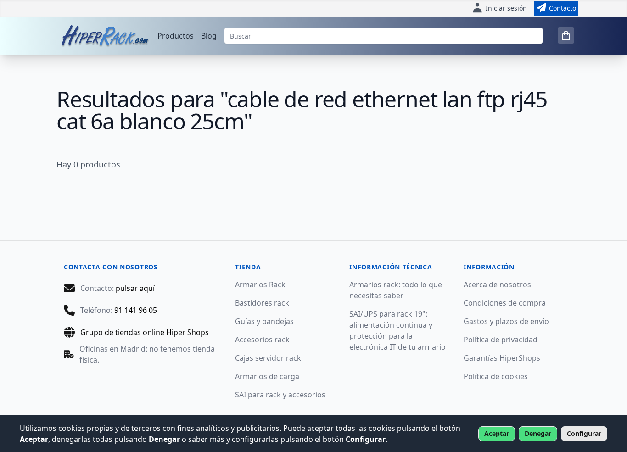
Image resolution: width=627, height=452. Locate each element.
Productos (175, 36)
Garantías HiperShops (502, 358)
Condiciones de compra (505, 303)
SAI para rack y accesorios (280, 395)
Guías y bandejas (264, 321)
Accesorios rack (262, 340)
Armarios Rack (260, 284)
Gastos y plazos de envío (506, 321)
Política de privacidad (500, 340)
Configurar (584, 433)
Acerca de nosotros (497, 284)
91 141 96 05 (135, 310)
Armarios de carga (267, 376)
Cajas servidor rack (268, 358)
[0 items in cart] (566, 35)
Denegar (538, 433)
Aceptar (496, 433)
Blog (209, 36)
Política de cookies (496, 376)
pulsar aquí (135, 288)
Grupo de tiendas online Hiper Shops (144, 332)
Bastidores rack (262, 303)
